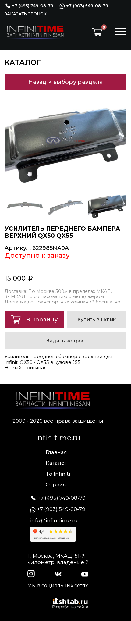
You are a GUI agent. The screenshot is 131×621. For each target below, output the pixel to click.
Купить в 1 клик (96, 319)
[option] (65, 140)
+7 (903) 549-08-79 (86, 6)
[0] (97, 32)
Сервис (56, 484)
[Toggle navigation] (120, 32)
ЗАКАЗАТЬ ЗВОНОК (26, 13)
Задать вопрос (65, 341)
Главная (56, 452)
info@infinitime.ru (54, 520)
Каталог (56, 463)
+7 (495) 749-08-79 (32, 6)
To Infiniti (58, 474)
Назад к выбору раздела (65, 82)
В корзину (42, 319)
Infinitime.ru (58, 437)
